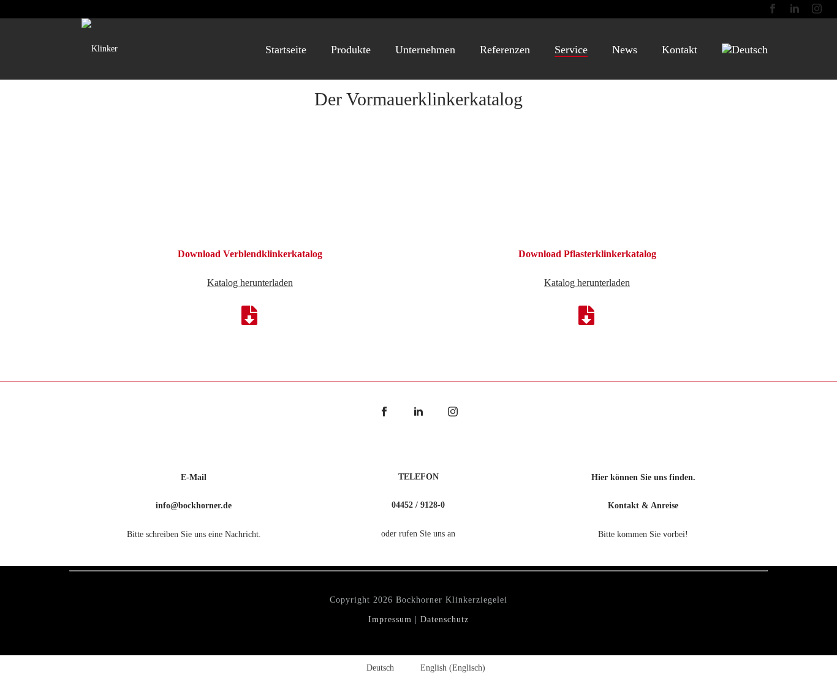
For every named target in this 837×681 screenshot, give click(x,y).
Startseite (285, 49)
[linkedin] (418, 412)
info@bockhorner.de (194, 505)
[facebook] (384, 412)
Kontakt (679, 49)
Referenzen (505, 49)
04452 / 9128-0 (418, 505)
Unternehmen (425, 49)
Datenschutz (444, 619)
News (624, 49)
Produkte (351, 49)
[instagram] (453, 412)
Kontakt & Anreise (643, 505)
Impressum (390, 619)
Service (571, 49)
